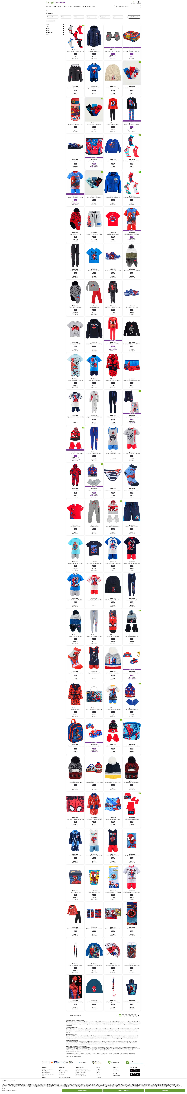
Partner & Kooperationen (48, 1074)
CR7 (80, 1056)
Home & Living (49, 32)
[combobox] (127, 6)
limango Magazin (46, 1072)
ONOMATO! (75, 1056)
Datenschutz (62, 1072)
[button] (139, 2)
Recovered (68, 1056)
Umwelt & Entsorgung (81, 1072)
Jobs (43, 1076)
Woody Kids (116, 1053)
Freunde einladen (46, 1070)
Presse (43, 1077)
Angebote (99, 1069)
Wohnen (99, 1077)
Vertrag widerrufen (80, 1074)
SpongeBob (104, 1053)
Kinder (47, 26)
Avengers (82, 1053)
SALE (47, 34)
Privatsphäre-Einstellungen (65, 1077)
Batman (68, 1053)
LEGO (77, 1053)
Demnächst (115, 1070)
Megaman (131, 1053)
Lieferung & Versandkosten (82, 1069)
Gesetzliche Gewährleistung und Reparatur (85, 1076)
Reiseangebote (116, 1075)
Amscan (93, 1053)
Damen (47, 28)
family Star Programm (47, 1069)
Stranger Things (124, 1053)
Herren (47, 30)
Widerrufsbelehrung (63, 1070)
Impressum (61, 1076)
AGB (60, 1069)
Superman (88, 1053)
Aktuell (115, 1069)
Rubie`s (99, 1053)
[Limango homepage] (50, 2)
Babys (47, 24)
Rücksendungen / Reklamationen (83, 1070)
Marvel (72, 1053)
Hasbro (110, 1053)
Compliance (61, 1074)
